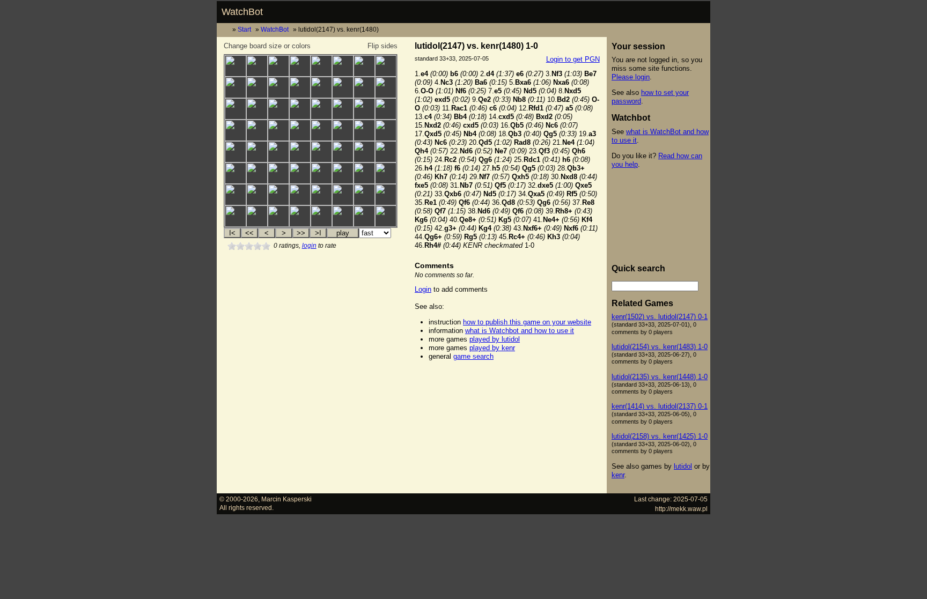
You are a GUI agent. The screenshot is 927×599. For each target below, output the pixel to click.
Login (423, 289)
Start (244, 29)
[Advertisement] (507, 384)
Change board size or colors (267, 46)
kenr (618, 475)
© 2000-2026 (238, 499)
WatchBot (242, 11)
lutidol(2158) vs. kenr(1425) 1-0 (660, 436)
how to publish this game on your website (527, 322)
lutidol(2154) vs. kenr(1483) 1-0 (660, 347)
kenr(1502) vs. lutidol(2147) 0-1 (660, 317)
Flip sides (382, 46)
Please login (631, 77)
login (309, 245)
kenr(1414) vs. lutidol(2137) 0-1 (660, 406)
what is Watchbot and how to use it (519, 331)
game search (473, 356)
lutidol (683, 466)
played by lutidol (494, 339)
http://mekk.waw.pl (681, 508)
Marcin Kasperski (286, 499)
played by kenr (492, 348)
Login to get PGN (573, 59)
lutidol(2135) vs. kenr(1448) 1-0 (660, 377)
